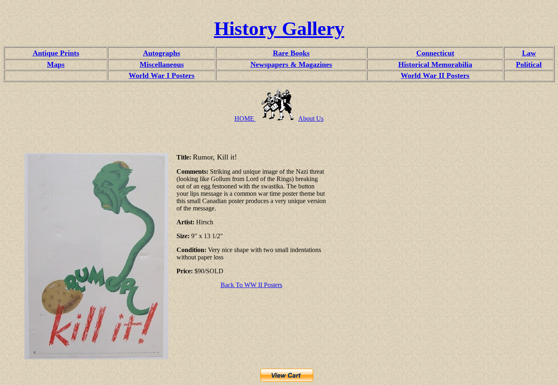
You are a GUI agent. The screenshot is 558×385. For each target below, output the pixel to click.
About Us (311, 118)
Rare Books (291, 53)
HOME (245, 118)
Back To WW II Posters (251, 284)
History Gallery (279, 28)
